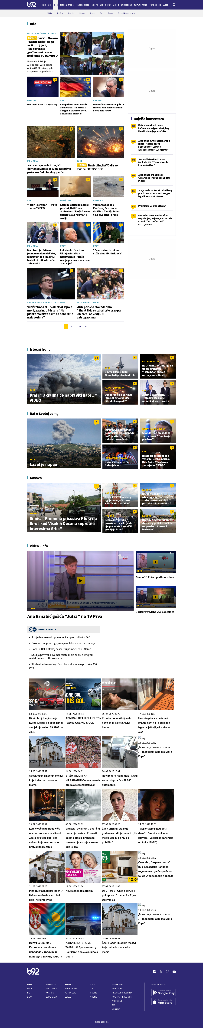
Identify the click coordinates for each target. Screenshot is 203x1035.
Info (32, 608)
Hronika (98, 200)
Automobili (70, 992)
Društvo (65, 200)
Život (30, 997)
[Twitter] (161, 971)
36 (80, 326)
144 (133, 191)
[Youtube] (174, 971)
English (94, 992)
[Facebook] (154, 971)
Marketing (117, 984)
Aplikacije (117, 1001)
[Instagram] (167, 971)
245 (133, 160)
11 (172, 421)
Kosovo (34, 513)
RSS (113, 1005)
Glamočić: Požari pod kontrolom (155, 577)
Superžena (51, 997)
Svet (63, 100)
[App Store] (163, 1002)
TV (91, 988)
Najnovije (46, 4)
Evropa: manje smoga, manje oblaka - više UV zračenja (63, 643)
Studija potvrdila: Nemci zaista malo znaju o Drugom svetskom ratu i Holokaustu (61, 656)
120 (133, 206)
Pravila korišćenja (122, 992)
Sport (30, 988)
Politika (32, 160)
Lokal (68, 997)
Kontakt (116, 1009)
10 (96, 357)
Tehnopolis (71, 988)
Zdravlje (51, 984)
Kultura (50, 992)
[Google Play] (163, 993)
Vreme (93, 997)
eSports (69, 984)
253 (133, 141)
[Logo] (31, 4)
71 (133, 216)
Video (93, 984)
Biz (28, 992)
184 (133, 175)
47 (172, 357)
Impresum (117, 988)
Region (31, 100)
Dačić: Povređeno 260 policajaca (155, 612)
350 (133, 125)
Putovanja (51, 988)
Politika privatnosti (122, 997)
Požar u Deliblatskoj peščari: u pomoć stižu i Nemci (61, 649)
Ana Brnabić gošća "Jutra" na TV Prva (64, 616)
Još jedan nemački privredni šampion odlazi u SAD (60, 637)
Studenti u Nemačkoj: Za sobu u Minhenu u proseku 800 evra (63, 665)
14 (88, 79)
